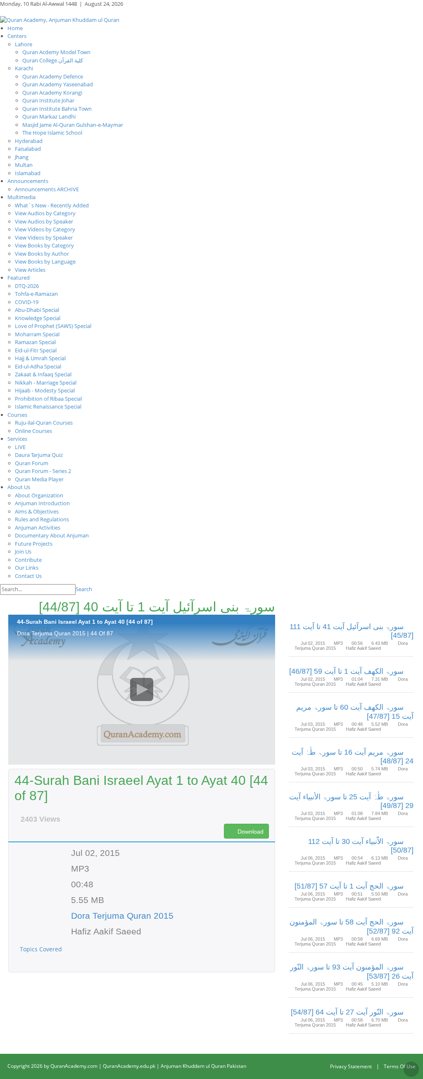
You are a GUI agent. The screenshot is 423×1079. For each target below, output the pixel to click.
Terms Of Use (400, 1066)
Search (84, 589)
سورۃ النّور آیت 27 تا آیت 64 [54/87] (347, 1012)
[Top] (411, 1069)
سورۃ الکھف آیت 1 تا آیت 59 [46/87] (346, 671)
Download (250, 831)
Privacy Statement (351, 1066)
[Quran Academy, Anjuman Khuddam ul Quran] (59, 19)
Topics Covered (42, 949)
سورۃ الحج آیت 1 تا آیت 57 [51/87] (349, 886)
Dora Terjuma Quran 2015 (122, 915)
